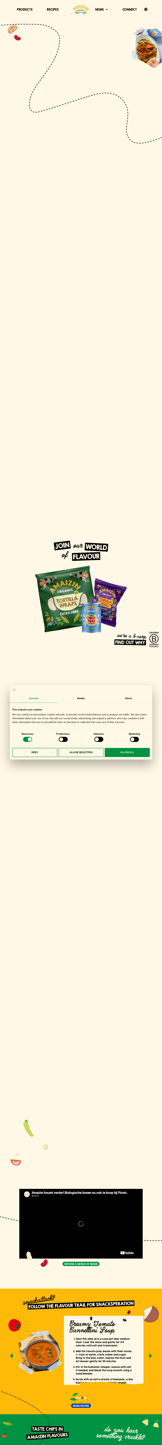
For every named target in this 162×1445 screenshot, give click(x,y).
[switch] (63, 739)
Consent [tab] (33, 698)
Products (25, 9)
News (99, 9)
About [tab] (128, 698)
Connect (129, 9)
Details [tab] (81, 698)
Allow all (127, 752)
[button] (145, 9)
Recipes (53, 9)
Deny (34, 752)
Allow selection (81, 752)
